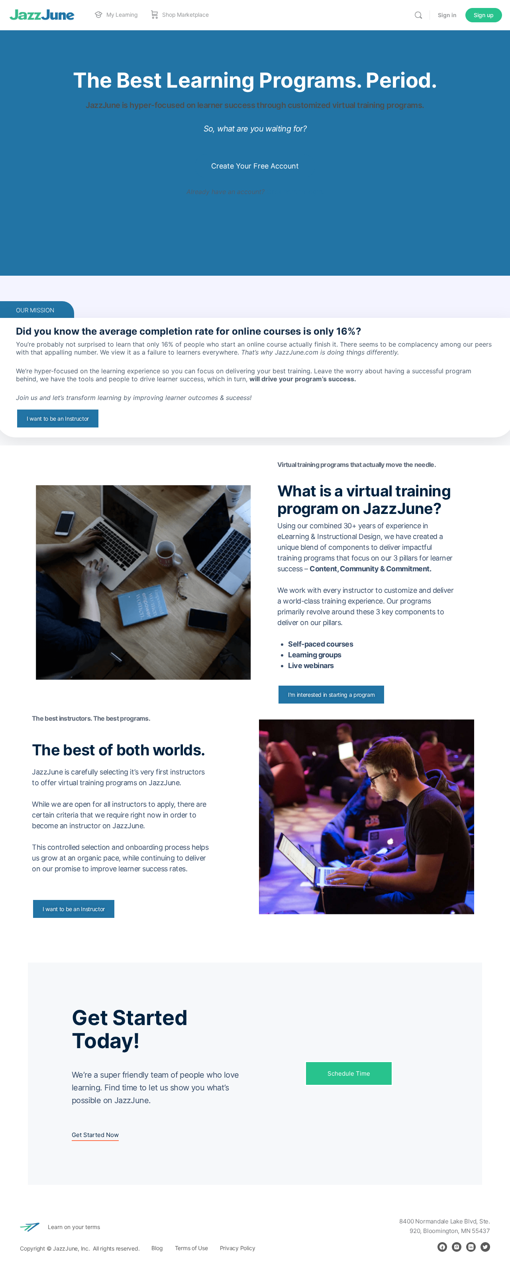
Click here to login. (295, 192)
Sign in (447, 15)
